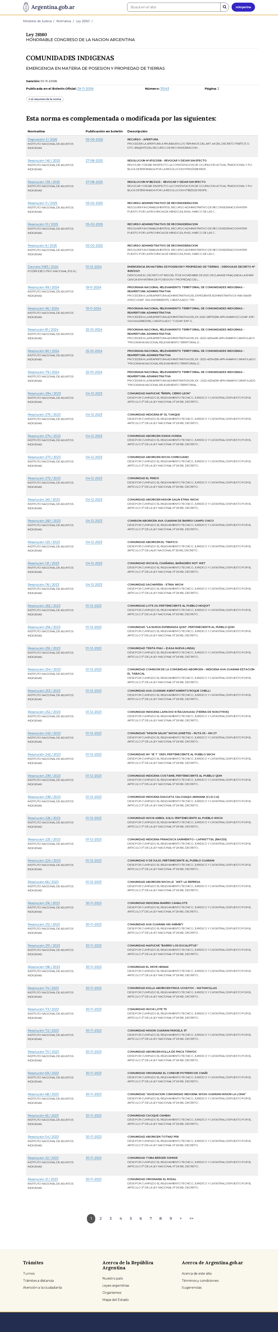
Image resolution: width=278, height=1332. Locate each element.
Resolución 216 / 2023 (44, 903)
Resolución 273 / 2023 (44, 457)
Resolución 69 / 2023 (43, 1073)
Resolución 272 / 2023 (44, 478)
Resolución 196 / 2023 (44, 967)
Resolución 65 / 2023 (43, 1115)
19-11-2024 (93, 287)
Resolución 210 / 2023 (44, 945)
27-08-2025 (94, 160)
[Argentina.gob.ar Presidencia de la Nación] (49, 7)
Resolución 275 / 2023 (44, 414)
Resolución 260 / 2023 (44, 521)
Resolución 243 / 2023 (44, 733)
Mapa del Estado (115, 1300)
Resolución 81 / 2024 (43, 329)
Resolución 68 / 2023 (43, 1094)
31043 (164, 88)
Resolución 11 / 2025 (42, 203)
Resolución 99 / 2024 (43, 287)
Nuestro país (112, 1278)
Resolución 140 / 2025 (44, 160)
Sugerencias (191, 1287)
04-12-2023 (94, 393)
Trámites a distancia (38, 1281)
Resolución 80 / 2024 (43, 351)
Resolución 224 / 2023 (44, 860)
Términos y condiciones (200, 1281)
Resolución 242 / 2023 (44, 754)
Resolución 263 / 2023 (44, 606)
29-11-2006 (85, 88)
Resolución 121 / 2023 (43, 563)
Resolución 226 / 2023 (44, 818)
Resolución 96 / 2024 (43, 308)
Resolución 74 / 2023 (43, 988)
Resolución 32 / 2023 (43, 1158)
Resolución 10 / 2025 (43, 224)
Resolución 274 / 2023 (44, 436)
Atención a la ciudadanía (42, 1287)
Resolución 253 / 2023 (44, 691)
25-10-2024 (94, 329)
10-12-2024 (94, 267)
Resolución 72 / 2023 (43, 1030)
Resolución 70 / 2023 (43, 1052)
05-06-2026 (94, 139)
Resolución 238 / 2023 (44, 797)
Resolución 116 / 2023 (43, 584)
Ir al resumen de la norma (45, 99)
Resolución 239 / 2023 (44, 776)
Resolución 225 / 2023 (44, 839)
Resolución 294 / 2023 (44, 393)
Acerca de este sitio (197, 1273)
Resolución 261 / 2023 (44, 499)
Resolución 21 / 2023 (43, 1179)
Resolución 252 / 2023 (44, 712)
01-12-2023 (94, 606)
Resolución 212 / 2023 (44, 924)
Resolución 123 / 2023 (44, 542)
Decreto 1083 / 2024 (43, 267)
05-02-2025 (94, 203)
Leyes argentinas (115, 1285)
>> (191, 1218)
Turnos (29, 1273)
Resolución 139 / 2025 (44, 182)
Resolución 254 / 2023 (44, 669)
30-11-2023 (94, 903)
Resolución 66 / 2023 (43, 882)
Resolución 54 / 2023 (43, 1137)
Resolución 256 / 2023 (44, 627)
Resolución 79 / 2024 (43, 372)
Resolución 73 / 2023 (43, 1009)
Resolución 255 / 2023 (44, 648)
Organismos (111, 1293)
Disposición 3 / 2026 (42, 139)
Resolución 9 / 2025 (42, 245)
